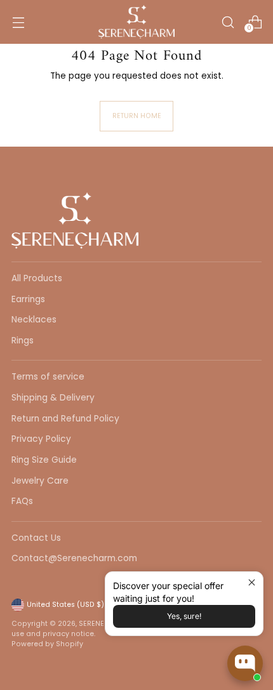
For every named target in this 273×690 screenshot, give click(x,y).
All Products (36, 278)
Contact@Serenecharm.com (74, 558)
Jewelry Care (40, 481)
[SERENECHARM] (136, 22)
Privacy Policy (41, 439)
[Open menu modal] (18, 22)
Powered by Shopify (47, 644)
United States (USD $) (65, 604)
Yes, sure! (184, 616)
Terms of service (47, 377)
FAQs (22, 501)
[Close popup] (251, 583)
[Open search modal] (228, 22)
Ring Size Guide (44, 460)
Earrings (28, 299)
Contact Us (36, 538)
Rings (22, 341)
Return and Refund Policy (65, 419)
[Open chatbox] (245, 663)
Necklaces (34, 320)
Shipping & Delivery (53, 398)
